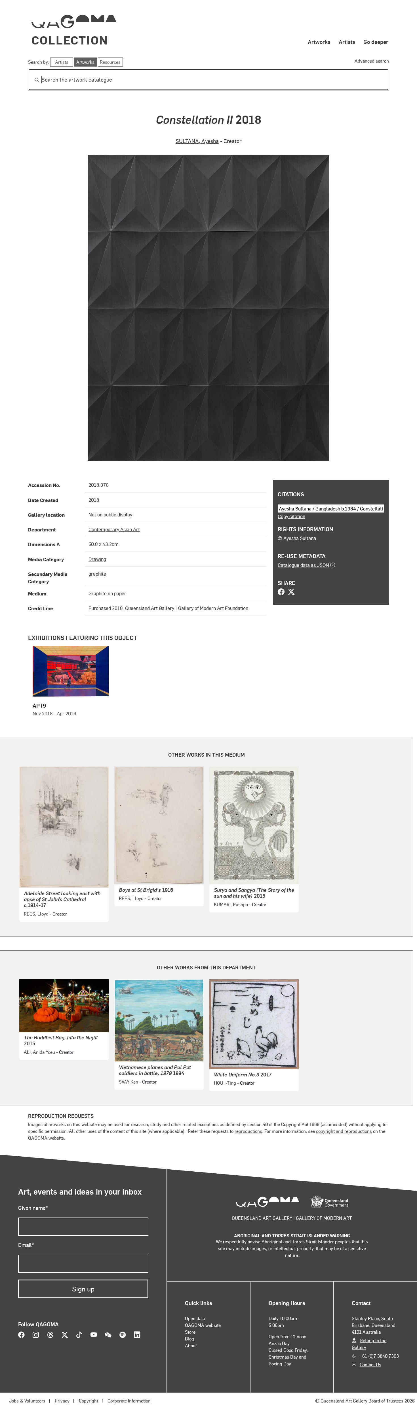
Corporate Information (129, 1401)
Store (190, 1332)
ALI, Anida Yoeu (39, 1052)
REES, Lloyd (36, 914)
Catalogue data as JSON (303, 565)
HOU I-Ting (225, 1083)
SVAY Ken (128, 1082)
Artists (347, 41)
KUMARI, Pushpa (231, 904)
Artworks (319, 41)
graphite (97, 574)
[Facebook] (281, 592)
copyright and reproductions (344, 1131)
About (191, 1345)
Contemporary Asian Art (114, 529)
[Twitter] (291, 592)
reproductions (248, 1131)
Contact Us (370, 1364)
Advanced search (372, 61)
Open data (195, 1318)
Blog (189, 1339)
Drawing (97, 559)
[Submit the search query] (32, 80)
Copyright (88, 1401)
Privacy (62, 1401)
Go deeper (375, 41)
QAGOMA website (203, 1325)
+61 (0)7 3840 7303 (379, 1356)
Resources (110, 62)
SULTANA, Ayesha (197, 140)
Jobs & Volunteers (27, 1401)
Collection (69, 39)
